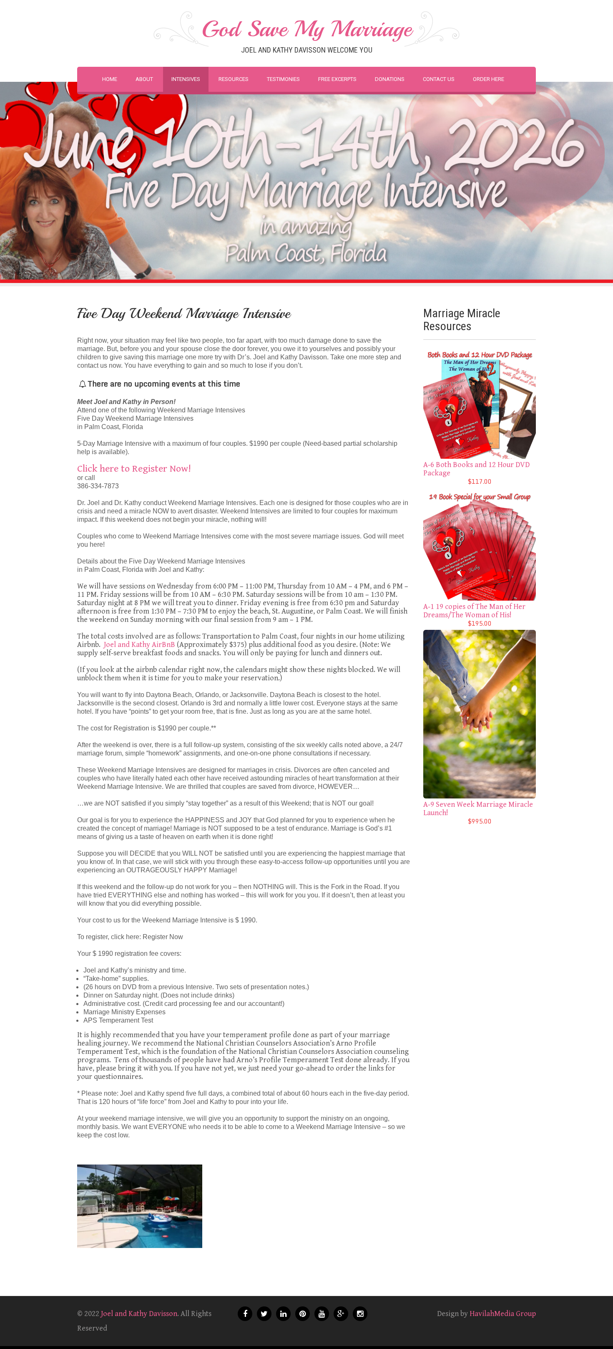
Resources (234, 79)
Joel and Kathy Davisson (139, 1313)
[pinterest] (302, 1313)
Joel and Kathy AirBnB (139, 644)
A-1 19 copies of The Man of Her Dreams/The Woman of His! (474, 610)
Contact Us (439, 79)
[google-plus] (341, 1313)
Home (109, 79)
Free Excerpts (337, 79)
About (144, 79)
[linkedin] (283, 1313)
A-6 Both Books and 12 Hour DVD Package (476, 468)
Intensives (185, 79)
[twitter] (264, 1313)
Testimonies (283, 79)
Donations (389, 79)
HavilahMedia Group (503, 1313)
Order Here (488, 79)
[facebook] (245, 1313)
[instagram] (360, 1313)
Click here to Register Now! (134, 469)
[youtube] (321, 1313)
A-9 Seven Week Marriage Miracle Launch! (478, 808)
